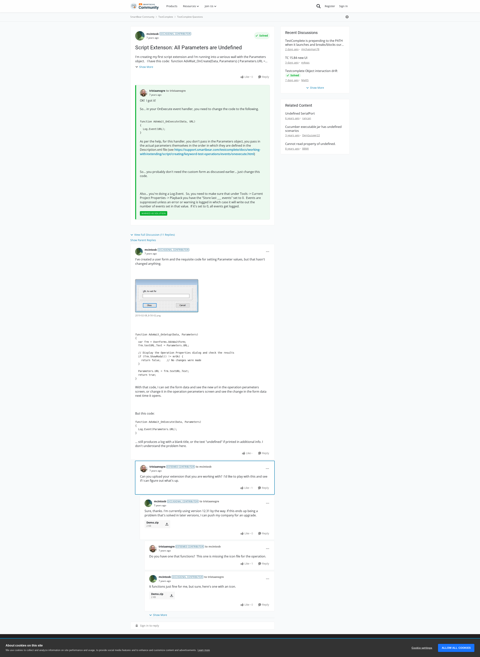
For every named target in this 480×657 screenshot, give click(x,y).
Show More (146, 67)
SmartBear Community (142, 16)
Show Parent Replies (143, 240)
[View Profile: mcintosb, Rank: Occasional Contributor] (140, 35)
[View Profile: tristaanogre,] (143, 93)
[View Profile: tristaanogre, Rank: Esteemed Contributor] (144, 468)
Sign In (343, 6)
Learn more (204, 650)
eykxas (305, 62)
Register (330, 6)
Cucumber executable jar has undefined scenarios (313, 129)
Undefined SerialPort (300, 114)
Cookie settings (422, 647)
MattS (305, 80)
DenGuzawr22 (311, 135)
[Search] (318, 6)
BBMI (305, 148)
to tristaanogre (176, 90)
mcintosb (152, 34)
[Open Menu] (347, 17)
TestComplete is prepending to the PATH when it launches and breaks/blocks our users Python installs (314, 43)
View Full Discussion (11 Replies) (154, 234)
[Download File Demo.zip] (166, 524)
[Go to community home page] (144, 6)
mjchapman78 (310, 49)
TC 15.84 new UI (296, 58)
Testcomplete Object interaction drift (311, 71)
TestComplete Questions (190, 16)
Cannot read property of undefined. (310, 144)
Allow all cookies (456, 647)
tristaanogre (157, 90)
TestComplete (165, 16)
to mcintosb (204, 466)
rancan (306, 118)
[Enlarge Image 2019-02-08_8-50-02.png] (166, 295)
